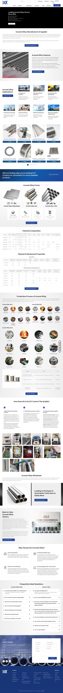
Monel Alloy (24, 674)
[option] (8, 203)
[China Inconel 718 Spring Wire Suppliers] (53, 131)
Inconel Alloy (14, 677)
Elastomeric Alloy (37, 682)
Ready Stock (40, 1)
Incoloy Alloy (24, 672)
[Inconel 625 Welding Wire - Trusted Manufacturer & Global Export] (24, 150)
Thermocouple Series (38, 672)
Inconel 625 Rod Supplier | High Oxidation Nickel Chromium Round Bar (9, 139)
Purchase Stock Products (40, 500)
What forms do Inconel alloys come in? (12, 601)
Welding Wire (14, 681)
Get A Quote (57, 5)
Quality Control (57, 679)
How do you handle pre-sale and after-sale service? (45, 617)
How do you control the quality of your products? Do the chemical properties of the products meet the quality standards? (45, 603)
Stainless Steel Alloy (46, 676)
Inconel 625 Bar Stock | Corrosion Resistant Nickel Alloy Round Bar (24, 139)
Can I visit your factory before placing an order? (44, 621)
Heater (35, 676)
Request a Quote (11, 23)
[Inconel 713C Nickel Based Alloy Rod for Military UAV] (53, 150)
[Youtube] (10, 661)
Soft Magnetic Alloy (46, 674)
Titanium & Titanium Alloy (47, 677)
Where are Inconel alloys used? (11, 614)
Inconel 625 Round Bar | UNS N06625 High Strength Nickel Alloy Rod (38, 139)
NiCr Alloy (14, 674)
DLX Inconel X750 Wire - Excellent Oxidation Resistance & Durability (9, 159)
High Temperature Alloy (26, 681)
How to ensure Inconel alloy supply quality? (13, 597)
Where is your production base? (41, 625)
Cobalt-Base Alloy (37, 677)
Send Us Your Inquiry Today (31, 45)
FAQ (55, 681)
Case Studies (57, 677)
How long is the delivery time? (40, 590)
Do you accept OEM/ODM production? (42, 597)
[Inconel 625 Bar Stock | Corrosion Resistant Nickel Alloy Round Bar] (24, 131)
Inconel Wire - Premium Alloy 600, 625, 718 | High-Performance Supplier (38, 159)
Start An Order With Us (37, 71)
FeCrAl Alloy (14, 672)
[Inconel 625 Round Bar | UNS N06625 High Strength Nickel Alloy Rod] (39, 131)
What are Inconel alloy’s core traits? (12, 618)
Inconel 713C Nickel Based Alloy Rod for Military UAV (53, 159)
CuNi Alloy (14, 676)
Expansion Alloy (46, 672)
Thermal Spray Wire (25, 682)
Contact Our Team (7, 95)
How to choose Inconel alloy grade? (12, 606)
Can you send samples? (39, 629)
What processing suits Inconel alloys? (12, 610)
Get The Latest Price (31, 222)
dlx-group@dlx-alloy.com (20, 650)
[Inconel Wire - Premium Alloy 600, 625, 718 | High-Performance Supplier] (39, 150)
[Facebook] (3, 661)
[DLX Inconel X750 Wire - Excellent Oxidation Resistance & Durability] (9, 150)
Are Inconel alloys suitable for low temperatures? (14, 590)
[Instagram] (7, 661)
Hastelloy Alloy (24, 676)
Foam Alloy (36, 674)
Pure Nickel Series (15, 679)
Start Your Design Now (31, 393)
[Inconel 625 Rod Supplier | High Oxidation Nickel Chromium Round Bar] (9, 131)
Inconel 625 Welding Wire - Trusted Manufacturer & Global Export (24, 159)
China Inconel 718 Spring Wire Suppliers (53, 139)
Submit (52, 658)
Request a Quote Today (54, 174)
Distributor (47, 1)
